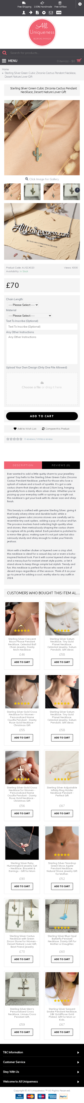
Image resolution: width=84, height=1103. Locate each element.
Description (23, 465)
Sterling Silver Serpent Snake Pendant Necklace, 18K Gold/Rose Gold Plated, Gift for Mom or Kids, (62, 1014)
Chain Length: (14, 299)
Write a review (45, 439)
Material (11, 310)
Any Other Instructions (20, 332)
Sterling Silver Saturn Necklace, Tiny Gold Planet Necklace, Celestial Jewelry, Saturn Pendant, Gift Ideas (62, 644)
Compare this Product (57, 428)
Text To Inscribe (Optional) (22, 321)
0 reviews (29, 439)
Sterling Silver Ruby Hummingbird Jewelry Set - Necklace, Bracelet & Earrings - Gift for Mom (22, 867)
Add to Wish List (27, 428)
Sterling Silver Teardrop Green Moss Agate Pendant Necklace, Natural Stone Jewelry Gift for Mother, (62, 868)
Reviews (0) (61, 465)
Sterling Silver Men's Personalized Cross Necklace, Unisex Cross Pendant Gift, (22, 1013)
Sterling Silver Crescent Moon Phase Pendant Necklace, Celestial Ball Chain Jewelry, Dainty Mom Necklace (22, 644)
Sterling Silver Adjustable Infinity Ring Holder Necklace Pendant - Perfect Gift (62, 791)
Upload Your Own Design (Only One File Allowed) (36, 367)
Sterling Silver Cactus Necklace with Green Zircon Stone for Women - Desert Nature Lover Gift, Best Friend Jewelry (22, 941)
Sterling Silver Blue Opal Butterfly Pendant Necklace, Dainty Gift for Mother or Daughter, (62, 940)
